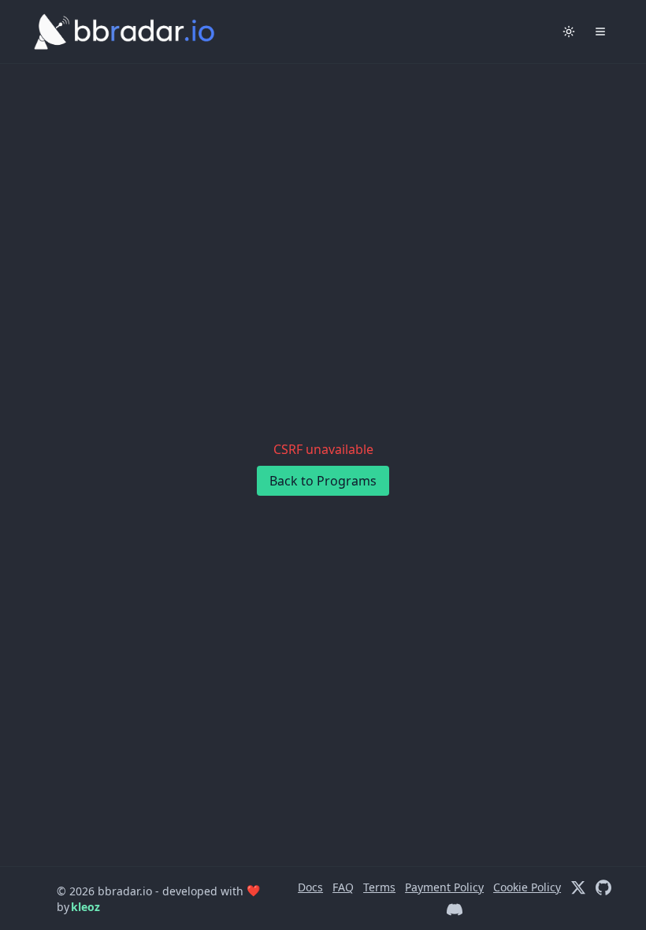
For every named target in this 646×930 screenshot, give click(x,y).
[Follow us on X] (578, 887)
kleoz (85, 906)
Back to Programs (323, 480)
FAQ (343, 887)
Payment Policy (444, 887)
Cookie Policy (527, 887)
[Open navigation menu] (600, 31)
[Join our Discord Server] (454, 909)
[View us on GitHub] (603, 887)
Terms (379, 887)
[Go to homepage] (110, 31)
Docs (310, 887)
